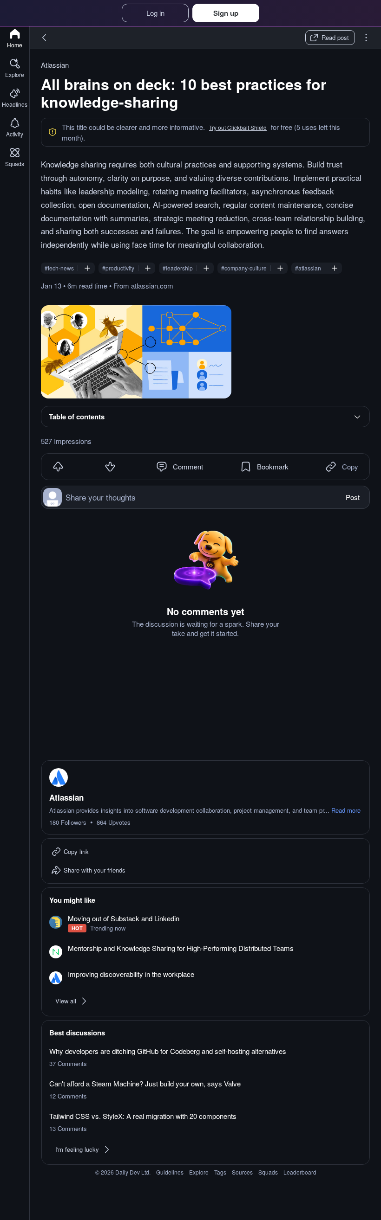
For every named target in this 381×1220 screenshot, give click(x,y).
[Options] (366, 37)
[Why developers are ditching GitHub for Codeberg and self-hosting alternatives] (205, 1057)
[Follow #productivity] (147, 268)
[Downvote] (110, 466)
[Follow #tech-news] (87, 268)
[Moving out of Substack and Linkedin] (205, 923)
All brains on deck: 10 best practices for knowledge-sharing (183, 92)
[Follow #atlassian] (334, 268)
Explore (199, 1172)
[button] (238, 127)
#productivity (118, 268)
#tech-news (59, 268)
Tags (220, 1172)
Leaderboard (299, 1172)
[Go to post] (136, 351)
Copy (350, 466)
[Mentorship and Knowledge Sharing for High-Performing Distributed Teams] (205, 951)
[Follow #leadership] (206, 268)
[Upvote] (58, 466)
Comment (188, 466)
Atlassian (55, 65)
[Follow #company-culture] (280, 268)
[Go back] (44, 37)
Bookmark (273, 466)
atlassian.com (152, 285)
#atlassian (308, 268)
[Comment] (161, 466)
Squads (268, 1172)
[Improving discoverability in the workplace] (205, 977)
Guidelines (170, 1172)
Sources (242, 1172)
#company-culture (244, 268)
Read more (346, 810)
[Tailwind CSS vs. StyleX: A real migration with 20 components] (205, 1122)
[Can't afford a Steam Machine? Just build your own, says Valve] (205, 1089)
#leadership (178, 268)
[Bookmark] (245, 466)
